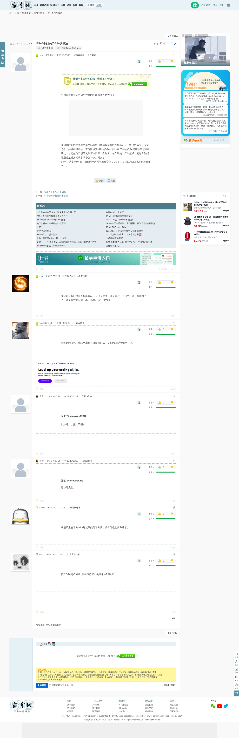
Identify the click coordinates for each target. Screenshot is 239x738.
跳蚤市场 (133, 672)
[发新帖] (15, 36)
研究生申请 (39, 13)
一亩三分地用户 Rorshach (215, 101)
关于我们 (96, 705)
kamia (42, 554)
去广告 (122, 711)
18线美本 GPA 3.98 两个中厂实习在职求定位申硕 (129, 242)
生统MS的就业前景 (115, 212)
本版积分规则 (170, 685)
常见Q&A (71, 708)
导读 (36, 5)
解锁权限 (44, 5)
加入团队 (96, 708)
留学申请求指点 (44, 231)
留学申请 (26, 13)
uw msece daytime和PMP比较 (51, 219)
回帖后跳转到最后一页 (62, 685)
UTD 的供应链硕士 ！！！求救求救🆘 (124, 234)
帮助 (81, 5)
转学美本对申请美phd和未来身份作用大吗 (56, 212)
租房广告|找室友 (149, 672)
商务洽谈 (149, 711)
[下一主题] (157, 43)
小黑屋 (70, 711)
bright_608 (44, 55)
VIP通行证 (123, 705)
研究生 (40, 227)
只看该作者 (79, 55)
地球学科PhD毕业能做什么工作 (51, 223)
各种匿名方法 (56, 679)
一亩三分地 (10, 13)
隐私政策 (174, 711)
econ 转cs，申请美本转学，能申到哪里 (124, 231)
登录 (215, 5)
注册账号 (123, 84)
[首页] (21, 5)
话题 (63, 5)
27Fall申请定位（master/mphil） (52, 245)
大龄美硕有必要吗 (114, 238)
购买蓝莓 (123, 708)
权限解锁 (205, 5)
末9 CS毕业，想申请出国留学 (120, 219)
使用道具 (163, 269)
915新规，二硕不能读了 (48, 234)
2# (67, 416)
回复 (42, 269)
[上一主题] (154, 43)
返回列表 (173, 36)
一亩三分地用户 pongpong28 (214, 115)
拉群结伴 (113, 672)
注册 (222, 5)
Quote (49, 644)
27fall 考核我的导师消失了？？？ (52, 216)
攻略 (75, 5)
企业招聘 (149, 705)
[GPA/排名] (42, 43)
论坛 (17, 13)
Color (41, 644)
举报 (173, 269)
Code (53, 644)
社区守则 (174, 708)
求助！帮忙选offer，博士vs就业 (52, 238)
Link (45, 644)
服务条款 (174, 705)
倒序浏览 (91, 55)
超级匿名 (64, 677)
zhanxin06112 (45, 276)
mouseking (44, 323)
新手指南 (71, 705)
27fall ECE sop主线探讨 (117, 227)
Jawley (42, 507)
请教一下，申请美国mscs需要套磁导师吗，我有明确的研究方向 (67, 242)
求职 (69, 5)
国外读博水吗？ (113, 245)
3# (68, 480)
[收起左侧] (31, 43)
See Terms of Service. (151, 719)
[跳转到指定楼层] (175, 43)
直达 (162, 43)
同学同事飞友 (91, 672)
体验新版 (195, 5)
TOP (236, 693)
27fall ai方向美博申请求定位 (119, 216)
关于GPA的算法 (55, 13)
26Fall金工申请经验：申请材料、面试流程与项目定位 (131, 223)
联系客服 (96, 711)
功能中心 (54, 5)
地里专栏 (149, 708)
